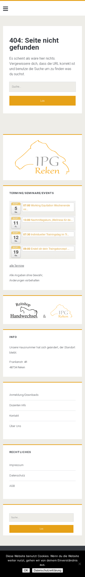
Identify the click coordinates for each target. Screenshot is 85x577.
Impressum (16, 465)
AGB (12, 485)
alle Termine (16, 265)
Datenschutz (17, 475)
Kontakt (14, 415)
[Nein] (79, 564)
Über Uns (15, 426)
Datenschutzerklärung (47, 570)
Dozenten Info (17, 405)
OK (26, 570)
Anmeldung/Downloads (24, 394)
